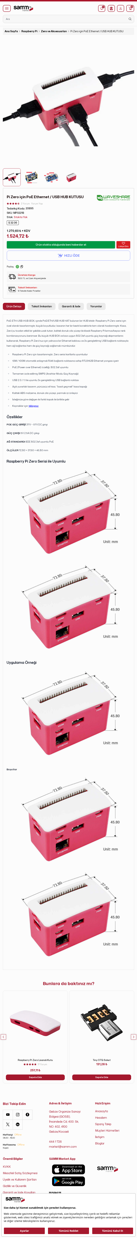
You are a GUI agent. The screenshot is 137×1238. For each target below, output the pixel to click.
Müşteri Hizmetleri (107, 1130)
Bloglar (100, 1143)
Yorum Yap (37, 203)
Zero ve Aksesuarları (54, 31)
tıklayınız (34, 405)
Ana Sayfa (11, 31)
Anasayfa (101, 1111)
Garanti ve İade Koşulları (19, 1192)
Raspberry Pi (29, 31)
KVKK (7, 1167)
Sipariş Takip (103, 1124)
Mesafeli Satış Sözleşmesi (20, 1173)
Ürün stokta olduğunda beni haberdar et (61, 244)
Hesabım (101, 1118)
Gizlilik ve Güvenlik (14, 1186)
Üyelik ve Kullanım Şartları (20, 1179)
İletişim (99, 1137)
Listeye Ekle (123, 246)
